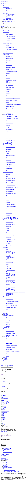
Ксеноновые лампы (10, 38)
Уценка (5, 358)
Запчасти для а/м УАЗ (8, 219)
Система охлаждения (11, 157)
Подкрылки (8, 89)
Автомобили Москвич (8, 41)
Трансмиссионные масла (11, 51)
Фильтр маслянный (10, 280)
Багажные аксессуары (11, 62)
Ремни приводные (10, 257)
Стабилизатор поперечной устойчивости (15, 292)
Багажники (8, 60)
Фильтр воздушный (10, 278)
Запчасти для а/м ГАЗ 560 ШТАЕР (11, 218)
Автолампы (6, 32)
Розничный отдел (7, 448)
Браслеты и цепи (10, 331)
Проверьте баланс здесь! (6, 435)
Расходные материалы (8, 315)
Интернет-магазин (10, 14)
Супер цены (6, 359)
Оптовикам (6, 5)
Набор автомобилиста (11, 80)
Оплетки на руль (10, 87)
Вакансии (8, 18)
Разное (7, 356)
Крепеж (8, 151)
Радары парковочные (11, 353)
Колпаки (8, 78)
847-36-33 (4, 26)
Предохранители (10, 320)
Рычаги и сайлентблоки (11, 290)
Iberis (7, 249)
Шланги (8, 326)
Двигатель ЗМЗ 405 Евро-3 (12, 187)
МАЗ (7, 133)
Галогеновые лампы (10, 36)
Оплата (7, 9)
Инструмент (6, 296)
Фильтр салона (9, 281)
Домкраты (8, 82)
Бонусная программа (8, 19)
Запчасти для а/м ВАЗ (8, 144)
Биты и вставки (9, 299)
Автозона (5, 466)
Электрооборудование (11, 170)
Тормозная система (10, 162)
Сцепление (8, 160)
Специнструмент (10, 312)
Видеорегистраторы (10, 347)
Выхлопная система (10, 147)
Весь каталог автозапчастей (7, 365)
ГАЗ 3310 (8, 125)
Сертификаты (6, 462)
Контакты (5, 13)
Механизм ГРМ (9, 253)
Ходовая (8, 284)
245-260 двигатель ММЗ (11, 116)
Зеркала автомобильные (11, 71)
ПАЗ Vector (8, 138)
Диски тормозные (10, 271)
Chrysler (8, 174)
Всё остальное (9, 222)
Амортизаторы (9, 285)
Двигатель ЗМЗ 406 (10, 189)
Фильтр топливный (10, 282)
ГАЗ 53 (7, 127)
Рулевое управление (10, 155)
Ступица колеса (9, 293)
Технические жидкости (11, 49)
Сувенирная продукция (11, 100)
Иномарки (5, 247)
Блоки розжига (9, 34)
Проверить (3, 444)
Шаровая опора (9, 294)
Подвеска (8, 202)
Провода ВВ (9, 255)
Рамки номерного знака (11, 95)
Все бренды (3, 394)
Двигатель (8, 149)
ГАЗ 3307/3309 (9, 123)
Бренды (5, 357)
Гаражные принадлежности (12, 301)
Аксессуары (6, 54)
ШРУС (7, 295)
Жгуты (7, 195)
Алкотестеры (9, 338)
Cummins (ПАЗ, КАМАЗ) (12, 118)
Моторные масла (10, 47)
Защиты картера (9, 262)
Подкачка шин (9, 85)
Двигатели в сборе (7, 143)
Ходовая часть (9, 168)
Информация (6, 7)
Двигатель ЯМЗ (9, 129)
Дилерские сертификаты (9, 470)
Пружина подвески (10, 287)
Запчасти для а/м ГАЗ (8, 172)
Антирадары (9, 343)
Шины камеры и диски (11, 335)
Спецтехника (6, 327)
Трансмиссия (9, 164)
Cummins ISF (6, 30)
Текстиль (5, 360)
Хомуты (8, 324)
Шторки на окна (10, 106)
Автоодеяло (8, 56)
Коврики (8, 75)
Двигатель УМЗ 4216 (11, 193)
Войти (4, 23)
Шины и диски (6, 328)
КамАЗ (7, 131)
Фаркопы (8, 102)
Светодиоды (9, 40)
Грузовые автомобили (8, 114)
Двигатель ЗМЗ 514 (10, 191)
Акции (4, 11)
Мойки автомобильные (11, 305)
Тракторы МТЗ (9, 142)
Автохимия (8, 45)
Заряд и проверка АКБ (11, 83)
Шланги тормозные (10, 275)
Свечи (7, 258)
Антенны (8, 340)
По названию (8, 371)
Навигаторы (9, 349)
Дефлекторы (9, 69)
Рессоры (8, 288)
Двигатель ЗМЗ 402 (10, 182)
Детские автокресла (10, 67)
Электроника (6, 336)
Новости (5, 468)
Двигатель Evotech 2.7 (11, 180)
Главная (3, 386)
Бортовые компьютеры (11, 345)
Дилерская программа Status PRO (11, 471)
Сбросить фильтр (4, 1)
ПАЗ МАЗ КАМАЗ (10, 140)
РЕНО (7, 266)
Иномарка (5, 464)
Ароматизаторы (9, 58)
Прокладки (8, 256)
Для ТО (8, 81)
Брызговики (9, 65)
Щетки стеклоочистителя (12, 111)
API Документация (7, 467)
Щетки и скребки (10, 108)
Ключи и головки (10, 303)
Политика (5, 450)
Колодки (8, 273)
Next (7, 120)
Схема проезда (9, 16)
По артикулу (8, 369)
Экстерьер (8, 113)
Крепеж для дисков (10, 333)
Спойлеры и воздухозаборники (13, 98)
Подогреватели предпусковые (13, 351)
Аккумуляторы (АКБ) (8, 53)
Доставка (8, 10)
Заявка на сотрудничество (9, 21)
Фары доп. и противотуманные (13, 104)
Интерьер (8, 73)
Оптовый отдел (9, 15)
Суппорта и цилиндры (11, 274)
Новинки (5, 313)
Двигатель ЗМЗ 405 (10, 185)
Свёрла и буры (9, 309)
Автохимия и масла (7, 43)
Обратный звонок (7, 452)
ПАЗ (7, 136)
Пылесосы (8, 93)
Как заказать (9, 8)
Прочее (7, 91)
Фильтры (8, 166)
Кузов (7, 153)
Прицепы (5, 314)
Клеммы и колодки (10, 317)
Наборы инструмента (11, 307)
